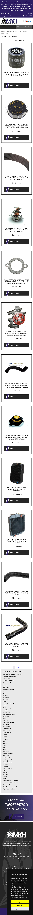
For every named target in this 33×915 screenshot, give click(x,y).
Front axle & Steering (9, 714)
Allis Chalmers (7, 687)
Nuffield (5, 774)
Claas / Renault (7, 762)
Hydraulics (6, 716)
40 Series (5, 699)
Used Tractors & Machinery (11, 787)
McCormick (6, 758)
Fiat (4, 691)
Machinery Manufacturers (10, 780)
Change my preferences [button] (20, 909)
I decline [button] (19, 905)
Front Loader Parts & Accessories (13, 674)
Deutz (4, 747)
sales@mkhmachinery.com (8, 16)
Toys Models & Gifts (9, 789)
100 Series (6, 697)
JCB (4, 741)
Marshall (5, 766)
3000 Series (6, 730)
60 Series (5, 695)
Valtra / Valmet (7, 768)
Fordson (5, 685)
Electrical (5, 710)
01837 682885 (5, 13)
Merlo (4, 778)
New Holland (7, 683)
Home (3, 31)
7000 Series (6, 737)
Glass (4, 701)
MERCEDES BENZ (8, 681)
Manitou (5, 772)
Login (30, 13)
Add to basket (14, 85)
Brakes (5, 706)
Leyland (5, 743)
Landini (5, 776)
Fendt (4, 749)
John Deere (6, 751)
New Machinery (7, 785)
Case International (8, 689)
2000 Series (6, 735)
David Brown (7, 755)
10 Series (5, 739)
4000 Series (6, 726)
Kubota (5, 770)
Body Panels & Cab (8, 703)
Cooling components (9, 708)
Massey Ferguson (8, 753)
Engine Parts (6, 712)
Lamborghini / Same (9, 760)
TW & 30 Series (7, 733)
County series (7, 728)
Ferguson (5, 764)
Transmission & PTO (9, 722)
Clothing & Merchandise (10, 676)
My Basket (28, 16)
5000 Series (6, 724)
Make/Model (7, 678)
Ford (4, 693)
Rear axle (5, 720)
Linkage (5, 718)
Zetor (4, 745)
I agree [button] (20, 902)
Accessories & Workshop (10, 782)
